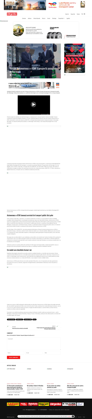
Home (11, 47)
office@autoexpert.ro (31, 409)
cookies (69, 416)
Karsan (34, 319)
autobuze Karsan (19, 319)
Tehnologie (19, 383)
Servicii (15, 383)
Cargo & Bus (14, 74)
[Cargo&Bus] (56, 404)
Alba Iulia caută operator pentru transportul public (75, 386)
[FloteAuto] (33, 404)
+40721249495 (43, 409)
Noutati (12, 383)
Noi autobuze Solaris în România (35, 386)
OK (72, 416)
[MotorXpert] (43, 404)
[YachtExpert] (80, 404)
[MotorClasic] (69, 404)
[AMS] (24, 404)
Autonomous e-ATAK (28, 319)
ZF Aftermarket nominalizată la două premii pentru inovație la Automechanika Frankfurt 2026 (15, 387)
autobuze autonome (11, 319)
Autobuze (14, 47)
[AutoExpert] (13, 404)
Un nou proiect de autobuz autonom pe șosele (53, 386)
